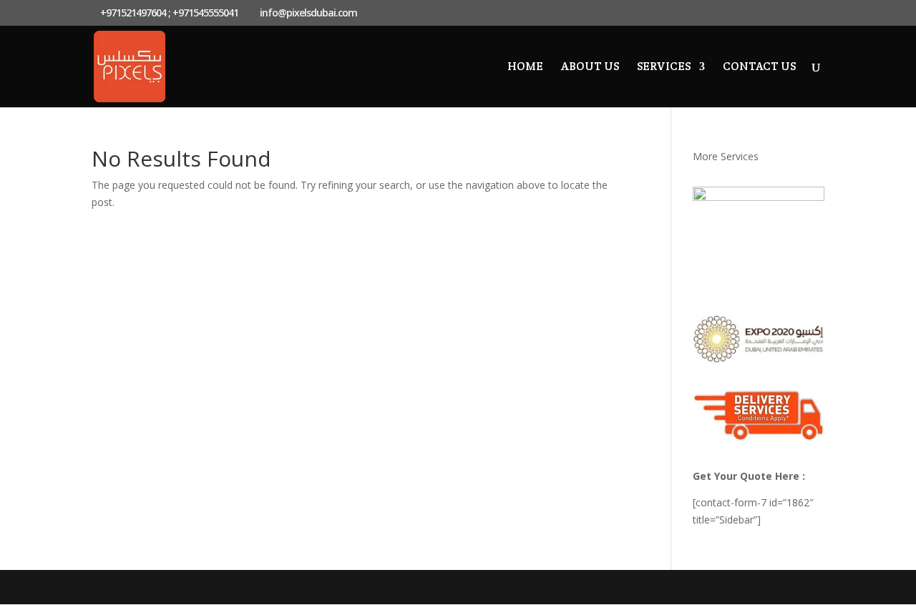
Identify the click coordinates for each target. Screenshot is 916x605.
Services (664, 68)
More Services (726, 156)
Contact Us (759, 68)
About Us (590, 68)
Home (525, 68)
